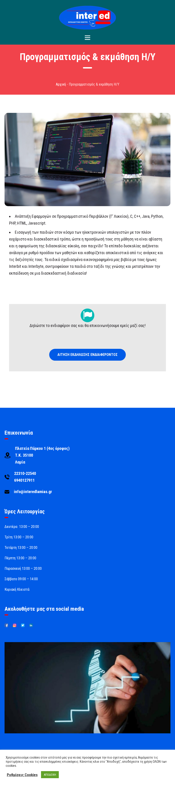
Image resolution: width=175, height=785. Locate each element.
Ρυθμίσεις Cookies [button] (22, 774)
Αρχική (61, 84)
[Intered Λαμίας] (87, 18)
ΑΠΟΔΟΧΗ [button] (50, 774)
